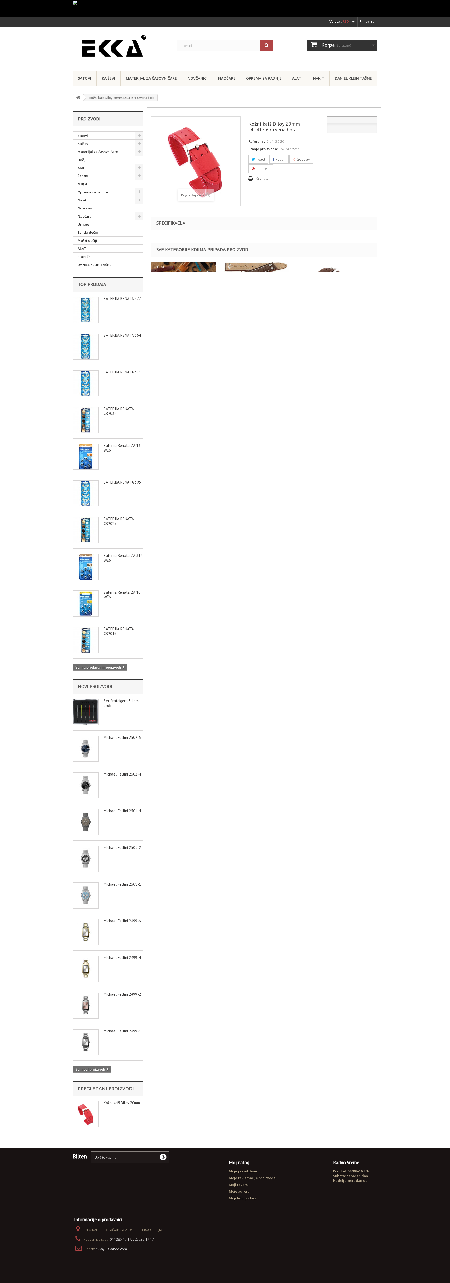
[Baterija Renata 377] (86, 310)
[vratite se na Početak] (78, 97)
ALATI (83, 248)
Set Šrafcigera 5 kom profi (121, 703)
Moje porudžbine (243, 1171)
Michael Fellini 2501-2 (122, 847)
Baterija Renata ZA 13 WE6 (122, 448)
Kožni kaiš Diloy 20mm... (123, 1102)
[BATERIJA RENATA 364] (86, 347)
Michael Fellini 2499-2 (122, 994)
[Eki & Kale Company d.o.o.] (121, 47)
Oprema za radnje (264, 78)
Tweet (260, 159)
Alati (297, 78)
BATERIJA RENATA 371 (122, 372)
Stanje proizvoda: (263, 149)
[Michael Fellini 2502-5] (86, 749)
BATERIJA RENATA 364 (122, 335)
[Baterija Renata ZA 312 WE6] (86, 567)
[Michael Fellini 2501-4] (86, 822)
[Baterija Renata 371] (86, 383)
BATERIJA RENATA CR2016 (119, 631)
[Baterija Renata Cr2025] (86, 530)
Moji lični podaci (242, 1198)
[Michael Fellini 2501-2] (86, 859)
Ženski (83, 176)
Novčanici (198, 78)
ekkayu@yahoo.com (111, 1249)
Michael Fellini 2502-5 (122, 737)
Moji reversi (239, 1184)
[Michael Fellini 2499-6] (86, 932)
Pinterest (262, 168)
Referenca (257, 141)
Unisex (83, 224)
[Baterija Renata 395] (86, 493)
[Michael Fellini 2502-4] (86, 785)
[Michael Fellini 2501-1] (86, 895)
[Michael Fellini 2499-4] (86, 969)
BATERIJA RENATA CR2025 (119, 521)
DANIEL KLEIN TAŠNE (353, 78)
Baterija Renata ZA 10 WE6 (122, 594)
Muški (82, 184)
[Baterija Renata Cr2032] (86, 420)
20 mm (231, 266)
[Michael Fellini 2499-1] (86, 1042)
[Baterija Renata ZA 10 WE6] (86, 603)
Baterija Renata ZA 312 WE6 (123, 558)
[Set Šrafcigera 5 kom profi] (86, 712)
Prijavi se (367, 21)
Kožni (303, 266)
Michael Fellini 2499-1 (122, 1030)
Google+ (303, 159)
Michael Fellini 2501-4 (122, 810)
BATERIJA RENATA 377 (122, 298)
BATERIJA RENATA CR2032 (119, 411)
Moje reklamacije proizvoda (252, 1178)
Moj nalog (239, 1162)
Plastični (84, 256)
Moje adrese (239, 1191)
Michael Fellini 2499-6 (122, 920)
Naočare (226, 78)
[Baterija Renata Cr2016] (86, 640)
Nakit (318, 78)
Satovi (84, 78)
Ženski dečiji (88, 232)
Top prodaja (92, 284)
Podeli (279, 159)
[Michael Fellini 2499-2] (86, 1006)
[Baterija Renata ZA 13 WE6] (86, 457)
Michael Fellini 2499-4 (122, 957)
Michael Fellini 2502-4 (122, 774)
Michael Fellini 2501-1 (122, 884)
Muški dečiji (87, 240)
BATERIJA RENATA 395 (122, 482)
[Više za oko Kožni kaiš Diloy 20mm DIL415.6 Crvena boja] (86, 1114)
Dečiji (82, 159)
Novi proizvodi (95, 686)
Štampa (262, 179)
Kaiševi (108, 78)
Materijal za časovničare (151, 78)
